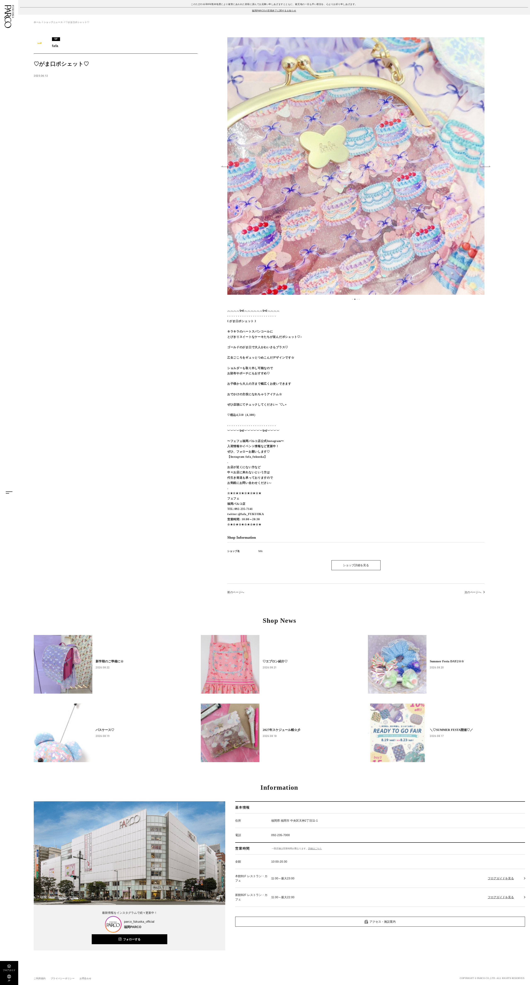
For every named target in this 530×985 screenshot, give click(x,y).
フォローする (132, 939)
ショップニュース (53, 22)
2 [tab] (354, 299)
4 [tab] (359, 299)
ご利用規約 (40, 978)
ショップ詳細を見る (356, 565)
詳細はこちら (315, 848)
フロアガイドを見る (501, 878)
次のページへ (473, 592)
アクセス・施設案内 (383, 921)
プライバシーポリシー (63, 978)
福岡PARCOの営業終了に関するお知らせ (274, 10)
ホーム (37, 22)
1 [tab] (352, 299)
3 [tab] (357, 299)
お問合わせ (86, 978)
